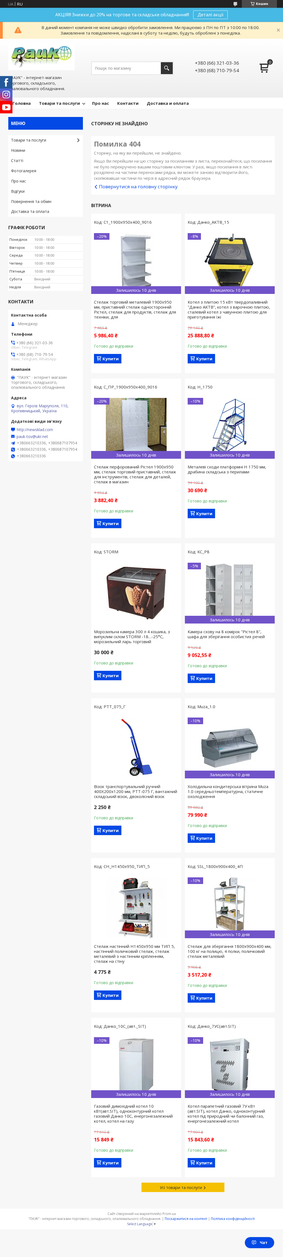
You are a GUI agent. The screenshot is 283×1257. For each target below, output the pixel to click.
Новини (18, 150)
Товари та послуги (59, 103)
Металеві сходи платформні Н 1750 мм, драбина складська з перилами (227, 469)
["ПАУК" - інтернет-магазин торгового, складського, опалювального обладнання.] (41, 56)
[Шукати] (167, 68)
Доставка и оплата (168, 103)
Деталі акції (210, 15)
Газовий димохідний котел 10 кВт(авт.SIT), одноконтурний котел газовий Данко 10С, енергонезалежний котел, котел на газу (133, 1113)
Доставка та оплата (30, 211)
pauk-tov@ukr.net (32, 436)
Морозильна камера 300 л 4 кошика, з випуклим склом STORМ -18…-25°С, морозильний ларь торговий (132, 636)
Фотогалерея (23, 170)
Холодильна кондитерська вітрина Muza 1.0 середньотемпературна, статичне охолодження (228, 791)
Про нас (100, 103)
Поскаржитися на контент (186, 1218)
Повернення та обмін (31, 201)
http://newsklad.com (35, 429)
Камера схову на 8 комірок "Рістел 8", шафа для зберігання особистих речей (226, 634)
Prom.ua (169, 1213)
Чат (264, 1242)
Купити (111, 358)
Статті (17, 160)
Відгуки (18, 191)
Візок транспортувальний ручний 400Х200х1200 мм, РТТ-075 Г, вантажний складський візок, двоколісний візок (135, 791)
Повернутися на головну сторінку (138, 186)
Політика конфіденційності (233, 1218)
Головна (21, 103)
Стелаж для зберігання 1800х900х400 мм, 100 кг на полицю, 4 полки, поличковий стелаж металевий (229, 951)
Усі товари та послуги (181, 1187)
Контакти (127, 103)
